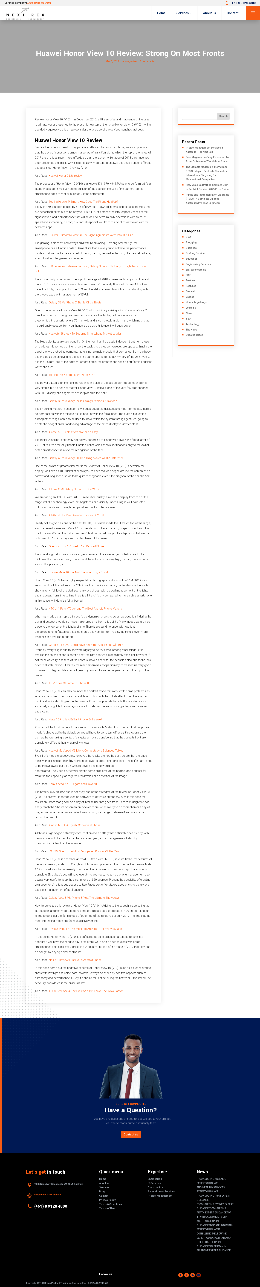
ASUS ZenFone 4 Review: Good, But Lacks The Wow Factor (86, 991)
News (189, 313)
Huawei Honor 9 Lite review (65, 175)
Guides (190, 296)
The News (191, 329)
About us (209, 13)
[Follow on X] (186, 1275)
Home (161, 13)
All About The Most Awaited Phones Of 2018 (76, 515)
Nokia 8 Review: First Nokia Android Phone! (75, 960)
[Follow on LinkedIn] (192, 1275)
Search (223, 116)
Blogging (191, 242)
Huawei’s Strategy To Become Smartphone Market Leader (85, 333)
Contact (233, 13)
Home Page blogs (196, 302)
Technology (193, 324)
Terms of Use (107, 1208)
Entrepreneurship (196, 269)
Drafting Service (195, 253)
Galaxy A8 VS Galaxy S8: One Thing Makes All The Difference (86, 458)
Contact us (131, 1134)
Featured (191, 280)
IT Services (154, 1183)
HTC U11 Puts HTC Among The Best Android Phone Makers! (85, 608)
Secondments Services (161, 1191)
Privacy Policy (107, 1200)
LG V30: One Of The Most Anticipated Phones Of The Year (84, 851)
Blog (188, 237)
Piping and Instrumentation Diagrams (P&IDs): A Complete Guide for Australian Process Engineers (207, 199)
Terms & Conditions (110, 1204)
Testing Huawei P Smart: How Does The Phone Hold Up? (83, 201)
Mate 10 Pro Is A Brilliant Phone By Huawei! (75, 719)
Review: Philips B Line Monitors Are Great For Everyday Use (85, 929)
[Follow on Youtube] (198, 1275)
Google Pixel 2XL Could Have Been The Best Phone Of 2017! (86, 645)
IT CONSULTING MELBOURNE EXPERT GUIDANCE (212, 1233)
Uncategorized (129, 61)
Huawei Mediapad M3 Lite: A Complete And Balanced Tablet (86, 750)
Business (191, 248)
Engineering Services (198, 264)
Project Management (160, 1195)
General (190, 291)
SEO (188, 318)
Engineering (155, 1179)
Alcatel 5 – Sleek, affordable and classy (73, 432)
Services (182, 13)
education (192, 258)
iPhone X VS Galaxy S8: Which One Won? (74, 489)
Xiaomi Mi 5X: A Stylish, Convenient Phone (74, 825)
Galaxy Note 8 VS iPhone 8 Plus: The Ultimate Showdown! (84, 897)
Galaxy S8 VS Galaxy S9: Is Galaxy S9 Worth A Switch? (83, 401)
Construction (155, 1187)
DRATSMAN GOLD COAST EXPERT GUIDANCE (214, 1242)
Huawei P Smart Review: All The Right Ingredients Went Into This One (91, 235)
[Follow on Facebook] (180, 1275)
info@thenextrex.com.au (47, 1194)
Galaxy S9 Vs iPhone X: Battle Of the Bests (75, 302)
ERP (188, 275)
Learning (191, 307)
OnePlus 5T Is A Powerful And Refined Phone (76, 546)
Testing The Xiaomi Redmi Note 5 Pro (72, 374)
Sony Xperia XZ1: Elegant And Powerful (73, 784)
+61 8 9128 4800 (244, 3)
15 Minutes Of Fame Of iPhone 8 (69, 683)
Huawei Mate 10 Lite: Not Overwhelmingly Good (78, 572)
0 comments (147, 61)
